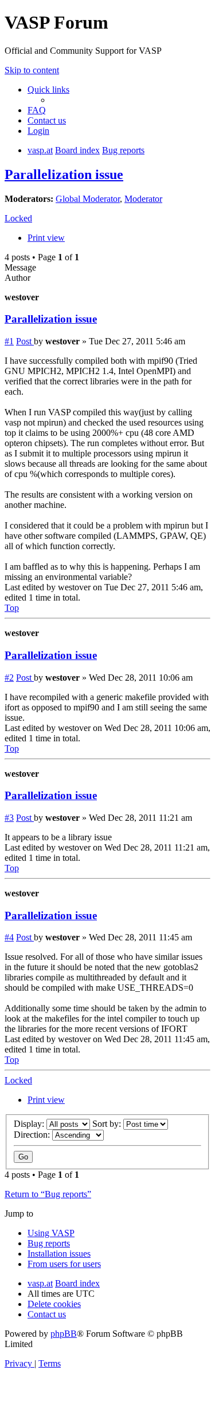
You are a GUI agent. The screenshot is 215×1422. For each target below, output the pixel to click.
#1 (9, 341)
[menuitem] (37, 110)
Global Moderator (88, 199)
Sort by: (107, 1124)
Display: (30, 1124)
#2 (9, 677)
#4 (9, 937)
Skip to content (32, 70)
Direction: (33, 1134)
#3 (9, 818)
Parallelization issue (64, 174)
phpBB (63, 1333)
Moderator (143, 199)
